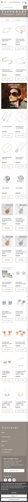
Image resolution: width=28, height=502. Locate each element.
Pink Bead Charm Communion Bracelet (7, 70)
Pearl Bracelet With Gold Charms (7, 40)
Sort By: (18, 20)
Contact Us (6, 452)
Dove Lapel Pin (19, 188)
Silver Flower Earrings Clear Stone (21, 283)
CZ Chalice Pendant (7, 126)
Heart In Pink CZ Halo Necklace (20, 158)
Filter (7, 20)
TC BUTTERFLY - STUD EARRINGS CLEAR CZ (6, 373)
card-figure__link (7, 30)
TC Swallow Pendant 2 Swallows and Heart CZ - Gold (21, 403)
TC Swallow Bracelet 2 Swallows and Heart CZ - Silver (21, 373)
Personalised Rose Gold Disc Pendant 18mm (6, 252)
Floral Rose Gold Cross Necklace (20, 127)
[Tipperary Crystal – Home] (10, 428)
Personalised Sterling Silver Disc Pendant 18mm (20, 220)
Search (25, 7)
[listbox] (23, 20)
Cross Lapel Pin (6, 188)
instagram (9, 480)
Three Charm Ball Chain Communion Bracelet (20, 41)
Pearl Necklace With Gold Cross (7, 158)
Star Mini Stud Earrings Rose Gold (7, 342)
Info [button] (3, 445)
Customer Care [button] (6, 436)
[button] (14, 96)
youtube (14, 480)
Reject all (14, 496)
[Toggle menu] (3, 2)
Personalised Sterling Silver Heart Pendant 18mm (21, 252)
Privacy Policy (4, 489)
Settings (14, 492)
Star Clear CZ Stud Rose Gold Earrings (20, 342)
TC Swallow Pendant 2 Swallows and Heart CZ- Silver (7, 403)
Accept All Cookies (14, 499)
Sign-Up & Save (14, 470)
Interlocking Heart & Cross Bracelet (21, 70)
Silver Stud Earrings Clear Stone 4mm (7, 283)
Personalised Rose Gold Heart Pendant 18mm (7, 220)
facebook (5, 480)
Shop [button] (3, 432)
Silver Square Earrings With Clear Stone (7, 313)
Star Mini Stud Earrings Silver (19, 312)
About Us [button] (4, 441)
